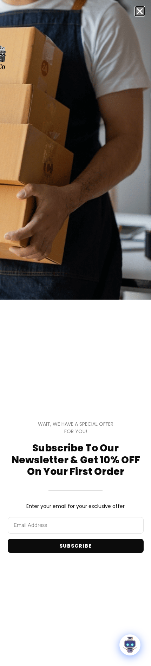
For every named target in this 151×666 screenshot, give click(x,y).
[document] (75, 333)
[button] (140, 11)
